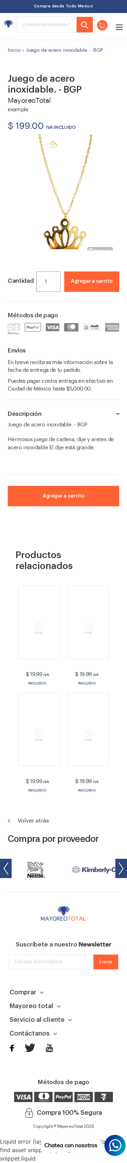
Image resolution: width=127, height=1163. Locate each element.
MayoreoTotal (70, 1126)
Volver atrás (32, 821)
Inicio (14, 50)
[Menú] (117, 26)
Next (121, 868)
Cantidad (21, 281)
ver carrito (97, 292)
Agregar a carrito (91, 281)
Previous (6, 868)
